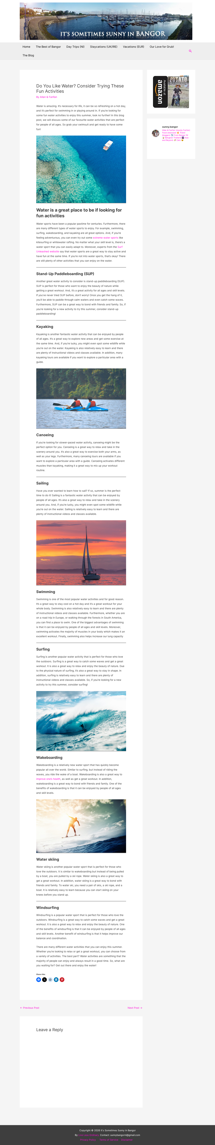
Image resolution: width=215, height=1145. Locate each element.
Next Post (135, 1007)
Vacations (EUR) (133, 46)
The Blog (28, 55)
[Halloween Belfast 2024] (158, 148)
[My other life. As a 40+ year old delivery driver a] (184, 148)
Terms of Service (108, 1139)
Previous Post (29, 1007)
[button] (190, 51)
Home (26, 46)
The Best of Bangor (48, 46)
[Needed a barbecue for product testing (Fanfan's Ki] (171, 148)
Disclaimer (127, 1139)
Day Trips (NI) (75, 46)
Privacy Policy (88, 1139)
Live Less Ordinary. (88, 1135)
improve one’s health (48, 778)
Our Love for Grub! (162, 46)
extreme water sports (105, 237)
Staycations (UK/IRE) (103, 46)
